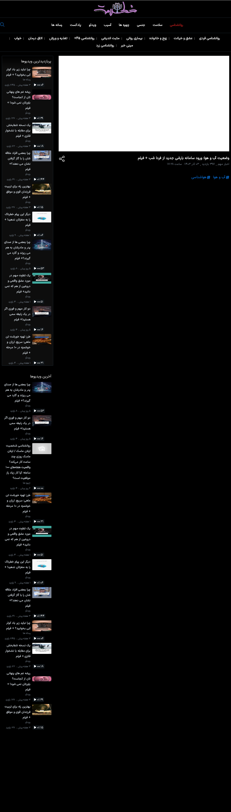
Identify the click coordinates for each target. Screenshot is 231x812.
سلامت (158, 25)
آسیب (108, 25)
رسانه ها (57, 25)
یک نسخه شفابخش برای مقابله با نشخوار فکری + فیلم (17, 130)
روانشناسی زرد (105, 45)
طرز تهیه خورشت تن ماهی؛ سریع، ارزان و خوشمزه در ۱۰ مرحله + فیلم (18, 344)
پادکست (76, 25)
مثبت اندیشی (110, 38)
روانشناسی (177, 25)
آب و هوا (219, 177)
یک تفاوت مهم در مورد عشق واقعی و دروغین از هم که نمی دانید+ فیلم (17, 283)
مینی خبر (127, 45)
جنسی (141, 25)
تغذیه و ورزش (58, 38)
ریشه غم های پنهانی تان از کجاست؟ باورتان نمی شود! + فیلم (18, 100)
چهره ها (124, 25)
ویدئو (93, 25)
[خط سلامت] (115, 9)
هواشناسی (198, 177)
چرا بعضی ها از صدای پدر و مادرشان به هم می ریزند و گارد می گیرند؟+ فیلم (17, 250)
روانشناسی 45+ (84, 38)
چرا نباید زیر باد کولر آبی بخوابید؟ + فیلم (18, 72)
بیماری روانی (134, 38)
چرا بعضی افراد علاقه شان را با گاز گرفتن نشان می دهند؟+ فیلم (17, 161)
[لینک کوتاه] (62, 159)
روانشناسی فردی (210, 38)
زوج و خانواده (158, 38)
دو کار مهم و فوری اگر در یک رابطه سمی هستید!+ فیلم (17, 314)
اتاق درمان (35, 38)
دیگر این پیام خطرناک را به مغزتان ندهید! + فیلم (17, 219)
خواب (18, 38)
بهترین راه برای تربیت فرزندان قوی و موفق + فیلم (17, 191)
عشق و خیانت (183, 38)
